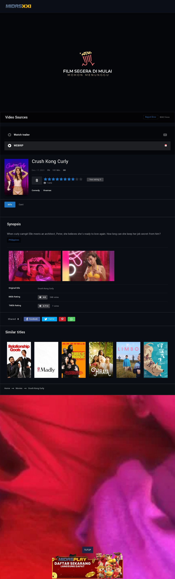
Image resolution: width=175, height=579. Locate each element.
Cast (21, 204)
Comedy (36, 190)
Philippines (14, 239)
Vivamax (47, 190)
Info (10, 204)
